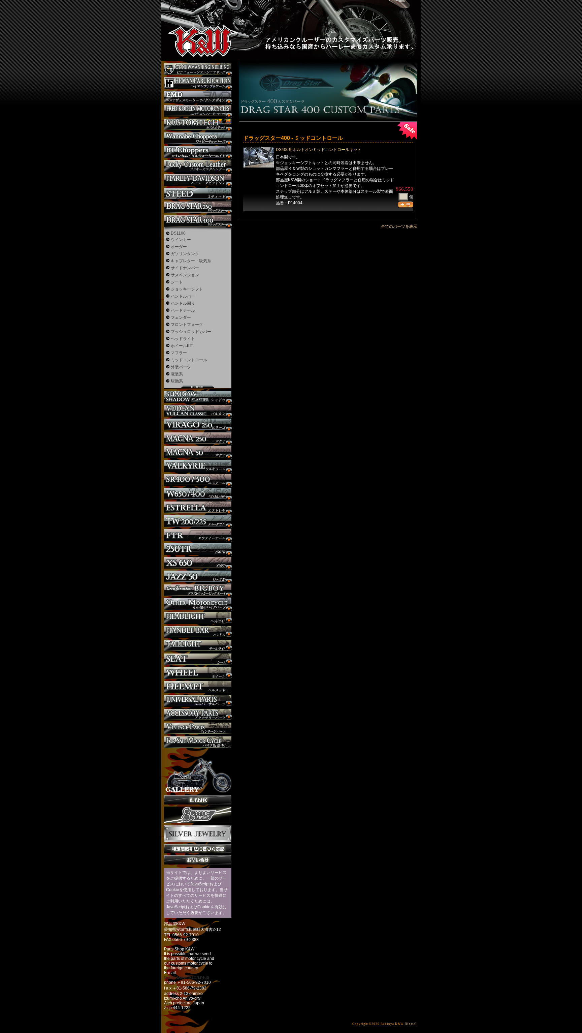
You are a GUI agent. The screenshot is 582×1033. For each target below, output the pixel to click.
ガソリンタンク (185, 253)
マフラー (179, 353)
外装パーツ (181, 367)
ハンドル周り (183, 303)
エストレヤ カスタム (197, 507)
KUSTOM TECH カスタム (197, 124)
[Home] (411, 1024)
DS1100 (178, 233)
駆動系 (177, 381)
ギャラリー (197, 772)
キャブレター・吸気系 (191, 261)
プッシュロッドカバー (191, 331)
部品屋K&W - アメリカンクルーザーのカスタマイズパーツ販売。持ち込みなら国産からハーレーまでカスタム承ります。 (196, 23)
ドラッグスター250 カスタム (197, 207)
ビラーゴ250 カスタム (197, 424)
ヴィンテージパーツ (197, 728)
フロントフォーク (187, 324)
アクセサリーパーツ (197, 715)
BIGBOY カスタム (197, 590)
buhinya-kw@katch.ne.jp (186, 977)
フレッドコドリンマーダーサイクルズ (197, 111)
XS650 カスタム (197, 563)
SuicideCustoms (197, 815)
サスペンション (185, 275)
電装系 (177, 374)
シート (177, 282)
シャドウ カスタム (197, 397)
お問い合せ (197, 859)
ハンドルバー (183, 296)
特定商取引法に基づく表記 (197, 848)
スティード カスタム (197, 194)
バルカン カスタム (197, 411)
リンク (197, 799)
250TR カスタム (197, 549)
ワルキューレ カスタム (197, 466)
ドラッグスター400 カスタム (197, 221)
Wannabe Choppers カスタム (197, 138)
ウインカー (181, 239)
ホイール (197, 673)
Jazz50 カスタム (197, 576)
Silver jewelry (197, 833)
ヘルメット (197, 687)
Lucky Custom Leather (197, 166)
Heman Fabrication (197, 83)
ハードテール (183, 310)
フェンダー (181, 317)
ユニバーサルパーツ (197, 701)
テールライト (197, 645)
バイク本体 (197, 742)
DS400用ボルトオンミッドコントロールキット (318, 149)
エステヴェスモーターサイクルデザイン (197, 97)
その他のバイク (197, 604)
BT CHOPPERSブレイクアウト (197, 152)
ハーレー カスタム (197, 180)
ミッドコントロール (189, 360)
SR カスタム (197, 480)
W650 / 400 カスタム (197, 493)
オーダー (179, 246)
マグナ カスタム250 (197, 438)
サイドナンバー (185, 268)
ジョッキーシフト (187, 289)
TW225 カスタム (197, 521)
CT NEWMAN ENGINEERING (197, 69)
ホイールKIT (182, 345)
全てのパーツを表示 (399, 226)
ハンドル (197, 632)
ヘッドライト (183, 338)
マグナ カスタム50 (197, 452)
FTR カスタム (197, 535)
